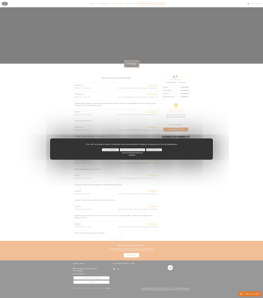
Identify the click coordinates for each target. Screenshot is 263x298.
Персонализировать (154, 150)
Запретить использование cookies (132, 150)
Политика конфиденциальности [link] (132, 152)
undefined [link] (132, 155)
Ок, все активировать (110, 150)
